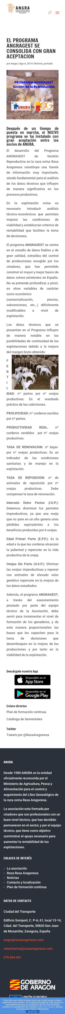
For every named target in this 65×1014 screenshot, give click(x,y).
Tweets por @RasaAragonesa (27, 735)
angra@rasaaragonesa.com (24, 940)
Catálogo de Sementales (24, 719)
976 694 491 (12, 957)
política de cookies (46, 1007)
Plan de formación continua (26, 712)
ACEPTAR (32, 1012)
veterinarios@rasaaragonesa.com (28, 948)
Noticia (38, 63)
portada (48, 63)
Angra (14, 63)
